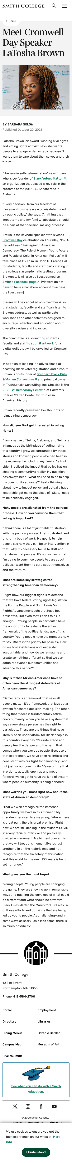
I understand (36, 1152)
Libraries (44, 1021)
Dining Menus (12, 1033)
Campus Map (12, 1044)
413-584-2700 (24, 996)
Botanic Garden (49, 1033)
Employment (47, 1010)
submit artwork (43, 343)
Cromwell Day (12, 240)
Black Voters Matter (48, 178)
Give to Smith (12, 1056)
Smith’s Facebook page (19, 282)
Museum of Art (49, 1044)
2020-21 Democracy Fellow (22, 390)
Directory (9, 1021)
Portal (7, 1010)
